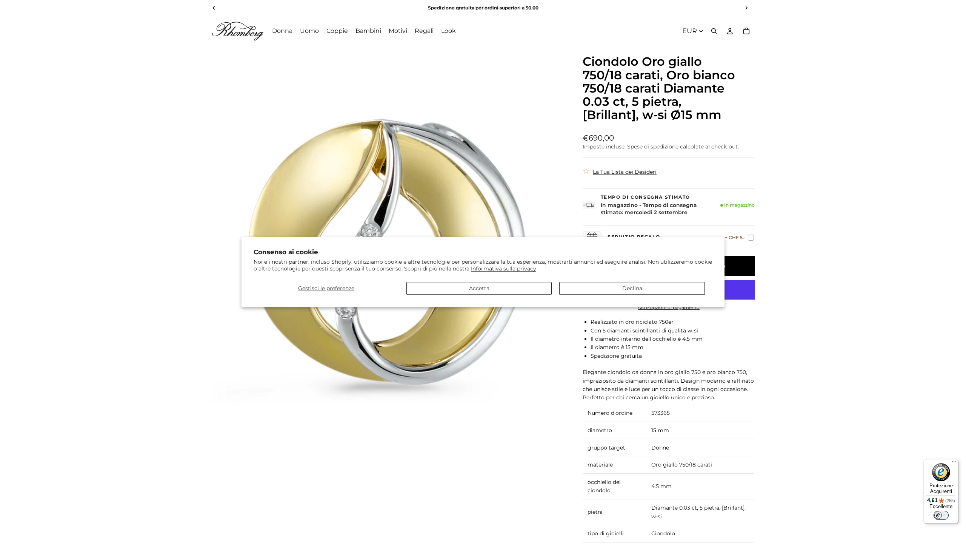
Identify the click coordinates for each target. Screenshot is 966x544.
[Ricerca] (714, 31)
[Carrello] (746, 31)
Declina (632, 288)
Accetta (479, 288)
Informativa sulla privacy (503, 269)
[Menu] (953, 463)
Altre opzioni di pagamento (669, 307)
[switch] (941, 515)
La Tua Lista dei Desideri (625, 171)
